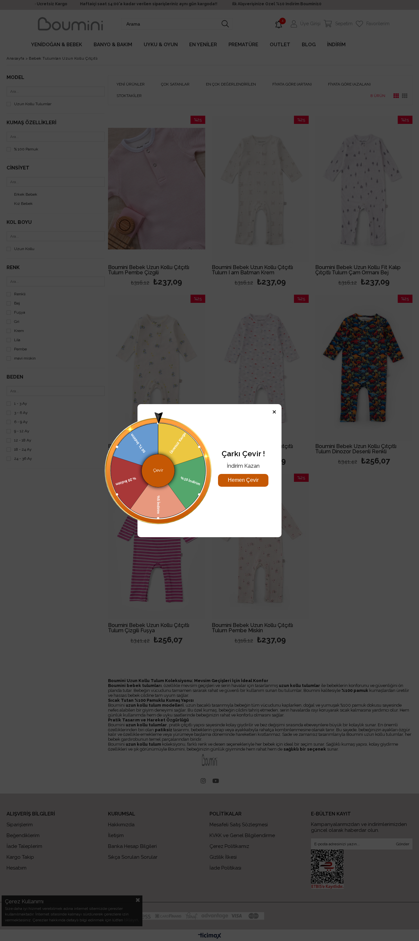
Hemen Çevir (243, 480)
